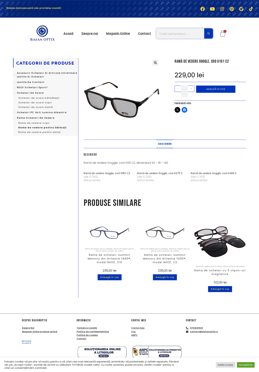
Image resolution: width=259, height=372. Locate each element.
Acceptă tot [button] (245, 365)
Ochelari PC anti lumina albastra (42, 112)
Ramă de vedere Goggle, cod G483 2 (213, 173)
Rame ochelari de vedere (112, 250)
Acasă (68, 33)
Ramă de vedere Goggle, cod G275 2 (159, 173)
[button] (155, 62)
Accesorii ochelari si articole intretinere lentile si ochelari (47, 74)
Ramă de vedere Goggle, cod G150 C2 (107, 173)
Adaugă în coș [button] (109, 277)
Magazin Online (118, 33)
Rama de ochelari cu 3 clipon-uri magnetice (220, 272)
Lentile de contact (31, 82)
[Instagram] (222, 8)
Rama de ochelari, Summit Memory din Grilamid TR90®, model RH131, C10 (109, 258)
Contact (144, 33)
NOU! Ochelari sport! (32, 87)
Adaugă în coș (215, 89)
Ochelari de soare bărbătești (39, 98)
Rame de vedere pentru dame (209, 266)
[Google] (241, 8)
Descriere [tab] (165, 144)
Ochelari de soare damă (35, 107)
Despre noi (90, 33)
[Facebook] (202, 8)
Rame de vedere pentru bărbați (98, 248)
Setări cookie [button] (225, 365)
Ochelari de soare (30, 93)
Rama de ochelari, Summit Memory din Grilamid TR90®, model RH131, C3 (165, 258)
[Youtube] (212, 8)
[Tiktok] (251, 8)
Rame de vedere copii (34, 123)
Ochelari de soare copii (35, 102)
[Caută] (208, 33)
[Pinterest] (231, 8)
